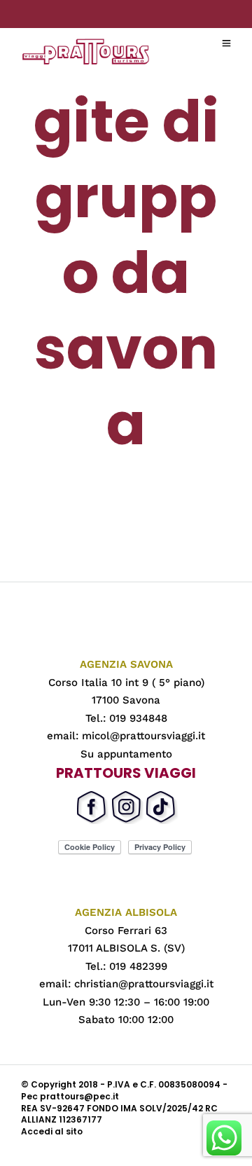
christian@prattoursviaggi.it (144, 984)
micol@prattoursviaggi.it (143, 735)
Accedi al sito (52, 1131)
